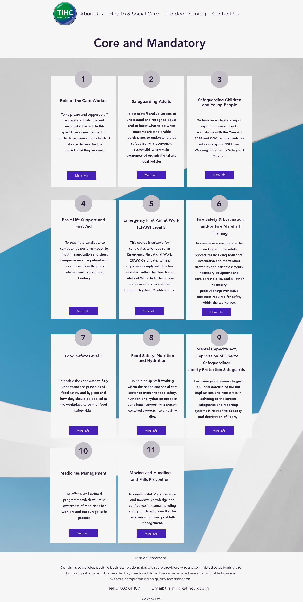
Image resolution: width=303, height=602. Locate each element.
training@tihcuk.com (187, 588)
